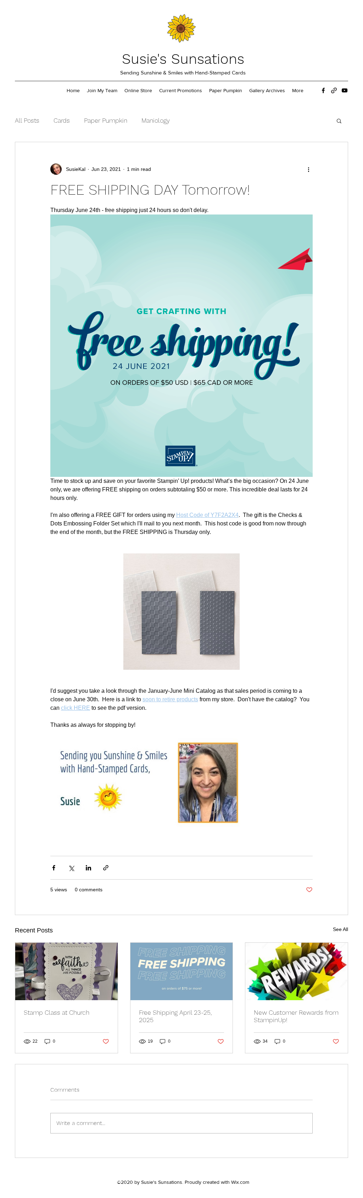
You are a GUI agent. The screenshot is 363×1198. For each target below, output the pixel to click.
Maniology (155, 120)
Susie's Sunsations (183, 59)
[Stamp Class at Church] (66, 971)
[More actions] (308, 169)
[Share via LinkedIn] (88, 867)
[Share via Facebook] (53, 867)
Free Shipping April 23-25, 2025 (175, 1016)
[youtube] (344, 90)
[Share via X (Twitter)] (71, 867)
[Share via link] (105, 867)
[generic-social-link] (333, 90)
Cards (62, 120)
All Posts (27, 120)
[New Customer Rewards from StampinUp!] (296, 971)
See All (340, 929)
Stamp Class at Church (56, 1012)
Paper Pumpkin (105, 120)
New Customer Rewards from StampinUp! (296, 1016)
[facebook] (323, 90)
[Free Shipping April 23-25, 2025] (181, 971)
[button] (339, 120)
